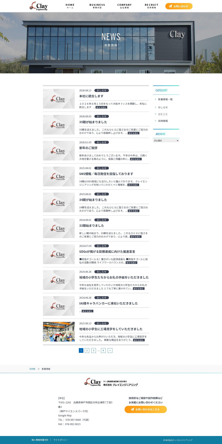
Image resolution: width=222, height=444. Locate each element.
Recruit (152, 6)
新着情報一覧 (165, 99)
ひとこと (163, 114)
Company (124, 6)
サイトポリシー (60, 440)
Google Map (65, 415)
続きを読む (101, 107)
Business (97, 6)
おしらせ (163, 107)
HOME (32, 368)
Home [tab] (70, 6)
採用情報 (163, 121)
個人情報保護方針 (40, 440)
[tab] (179, 6)
